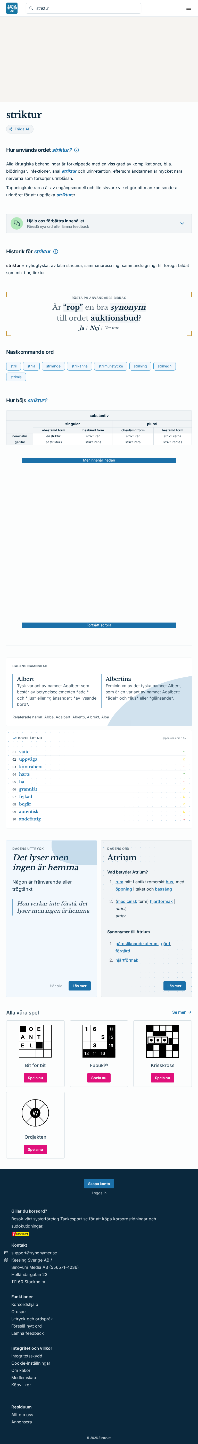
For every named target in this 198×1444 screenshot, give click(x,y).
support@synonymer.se (34, 1252)
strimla (16, 377)
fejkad (25, 796)
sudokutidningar (26, 1226)
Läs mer (80, 986)
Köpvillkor (21, 1384)
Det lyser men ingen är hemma (45, 862)
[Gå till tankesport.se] (99, 1234)
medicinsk (127, 901)
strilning (140, 366)
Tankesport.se (74, 1218)
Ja (81, 328)
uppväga (28, 759)
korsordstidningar (130, 1218)
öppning (124, 889)
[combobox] (87, 8)
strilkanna (79, 366)
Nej (94, 328)
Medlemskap (23, 1377)
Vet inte (112, 327)
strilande (53, 366)
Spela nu (35, 1078)
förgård (123, 950)
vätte (24, 751)
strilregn (164, 366)
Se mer (179, 1012)
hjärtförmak (161, 901)
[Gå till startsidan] (12, 8)
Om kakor (20, 1370)
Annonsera (21, 1421)
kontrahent (31, 766)
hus (169, 881)
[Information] (76, 150)
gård (165, 943)
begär (25, 804)
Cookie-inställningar (30, 1363)
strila (31, 366)
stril (13, 366)
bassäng (163, 889)
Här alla (56, 986)
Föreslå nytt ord (26, 1326)
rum (119, 881)
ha (21, 781)
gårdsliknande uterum (137, 943)
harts (24, 774)
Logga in (99, 1193)
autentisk (28, 811)
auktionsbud (114, 318)
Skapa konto (99, 1183)
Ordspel (19, 1311)
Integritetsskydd (26, 1355)
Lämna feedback (27, 1333)
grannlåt (28, 789)
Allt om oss (22, 1414)
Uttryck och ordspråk (32, 1318)
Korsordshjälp (24, 1304)
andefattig (30, 818)
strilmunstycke (110, 366)
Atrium (122, 857)
